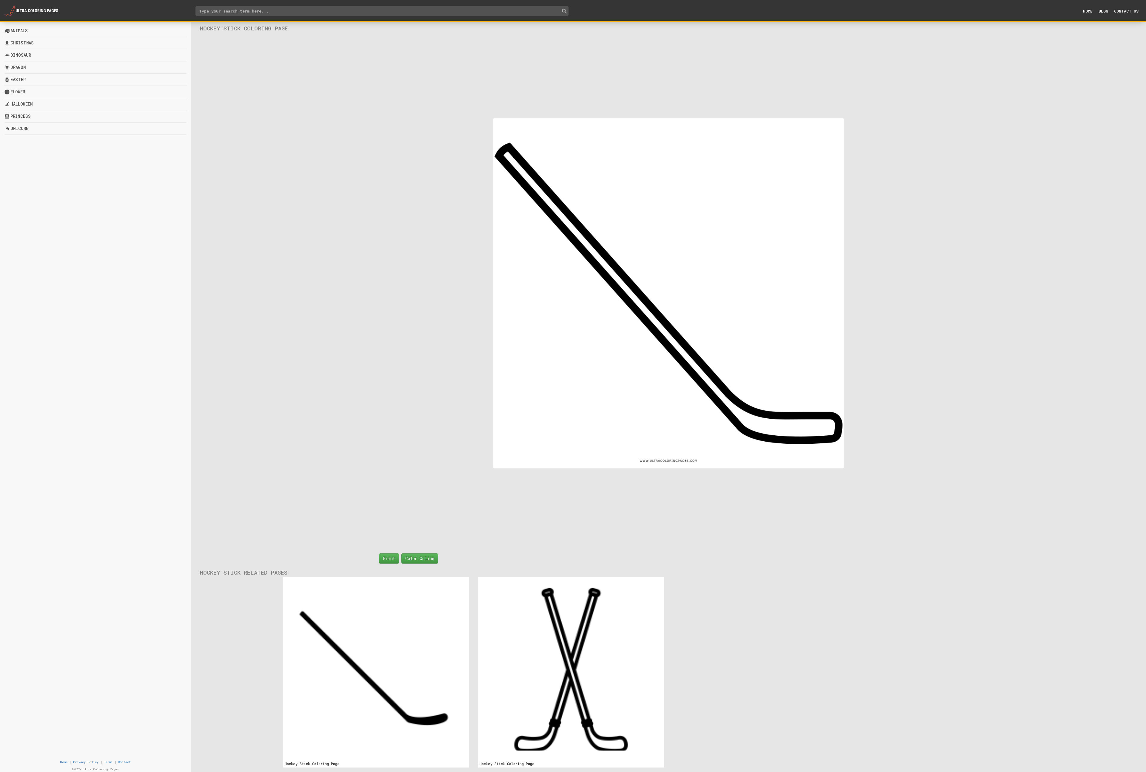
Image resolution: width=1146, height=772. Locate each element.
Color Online (419, 558)
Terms (108, 762)
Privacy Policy (85, 762)
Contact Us (1126, 11)
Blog (1103, 11)
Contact (124, 762)
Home (1088, 11)
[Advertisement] (668, 75)
